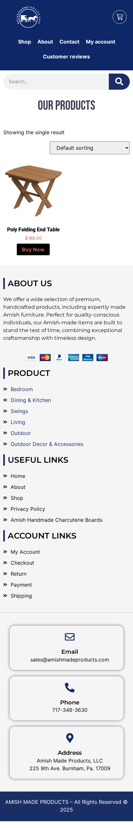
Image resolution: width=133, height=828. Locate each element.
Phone (69, 702)
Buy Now (33, 249)
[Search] (119, 82)
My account (100, 41)
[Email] (70, 637)
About (45, 41)
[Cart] (120, 17)
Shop (24, 41)
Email (69, 651)
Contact (69, 41)
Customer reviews (66, 56)
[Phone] (70, 687)
